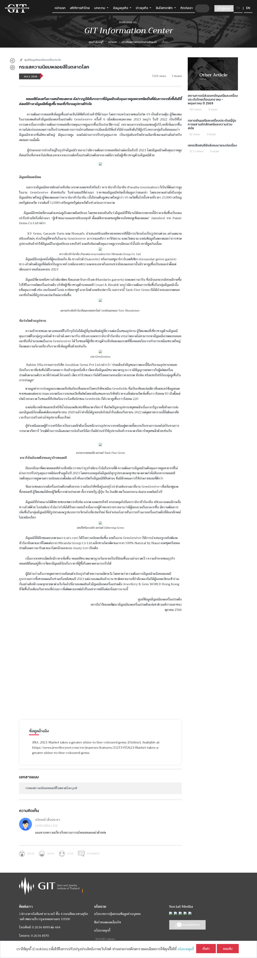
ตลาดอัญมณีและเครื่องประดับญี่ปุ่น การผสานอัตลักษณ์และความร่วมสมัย (212, 124)
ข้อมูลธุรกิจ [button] (121, 7)
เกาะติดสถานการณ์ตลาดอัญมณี (139, 42)
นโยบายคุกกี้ (186, 949)
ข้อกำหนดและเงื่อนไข (107, 922)
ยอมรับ (228, 948)
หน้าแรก (60, 7)
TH (238, 7)
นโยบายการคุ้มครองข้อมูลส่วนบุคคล (117, 914)
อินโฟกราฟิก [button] (164, 7)
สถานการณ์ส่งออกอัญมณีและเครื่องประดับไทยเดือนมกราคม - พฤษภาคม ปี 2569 (213, 99)
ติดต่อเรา (186, 7)
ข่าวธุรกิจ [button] (142, 7)
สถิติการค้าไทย (80, 7)
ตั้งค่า (206, 948)
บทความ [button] (100, 7)
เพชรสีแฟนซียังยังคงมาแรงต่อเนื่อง (212, 145)
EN (248, 7)
